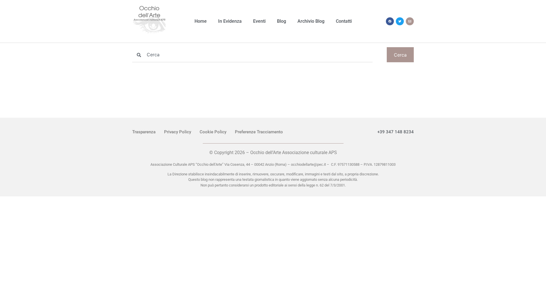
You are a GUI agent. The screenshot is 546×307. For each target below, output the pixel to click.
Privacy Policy (177, 131)
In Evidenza (230, 21)
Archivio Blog (310, 21)
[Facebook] (390, 21)
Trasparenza (144, 131)
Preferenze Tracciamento (259, 131)
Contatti (344, 21)
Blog (281, 21)
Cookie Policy (213, 131)
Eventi (259, 21)
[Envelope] (410, 21)
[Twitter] (400, 21)
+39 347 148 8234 (395, 131)
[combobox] (252, 54)
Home (201, 21)
